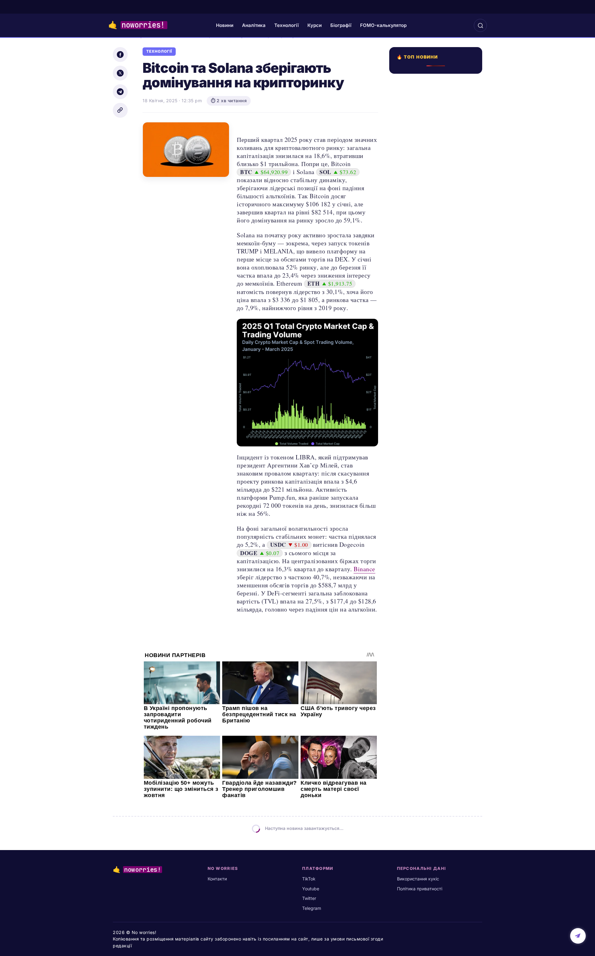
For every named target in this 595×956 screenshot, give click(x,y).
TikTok (308, 878)
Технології (286, 25)
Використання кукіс (418, 878)
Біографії (340, 25)
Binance (364, 569)
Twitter (309, 898)
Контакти (217, 878)
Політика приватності (419, 888)
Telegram (311, 908)
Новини (224, 25)
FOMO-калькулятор (383, 25)
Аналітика (254, 25)
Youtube (310, 888)
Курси (314, 25)
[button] (480, 25)
